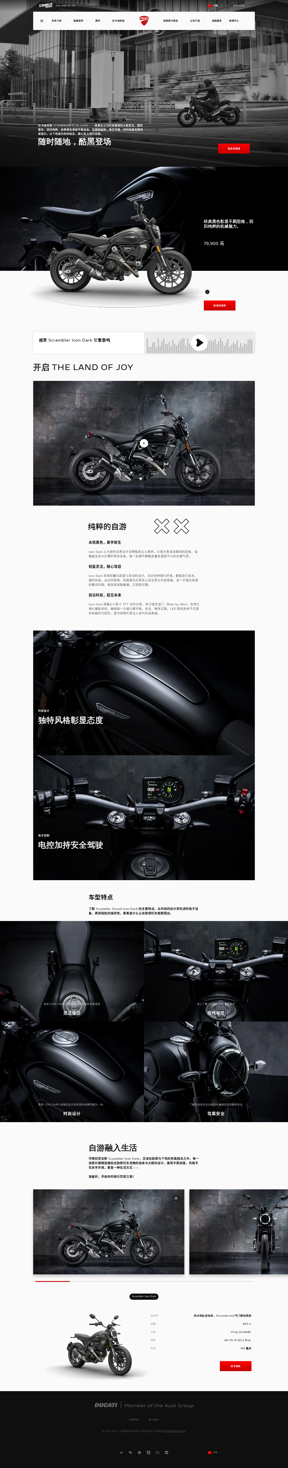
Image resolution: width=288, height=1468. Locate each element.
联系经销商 (234, 148)
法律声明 (134, 1419)
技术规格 (236, 1366)
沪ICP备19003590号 (174, 1431)
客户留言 (154, 1419)
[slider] (118, 256)
